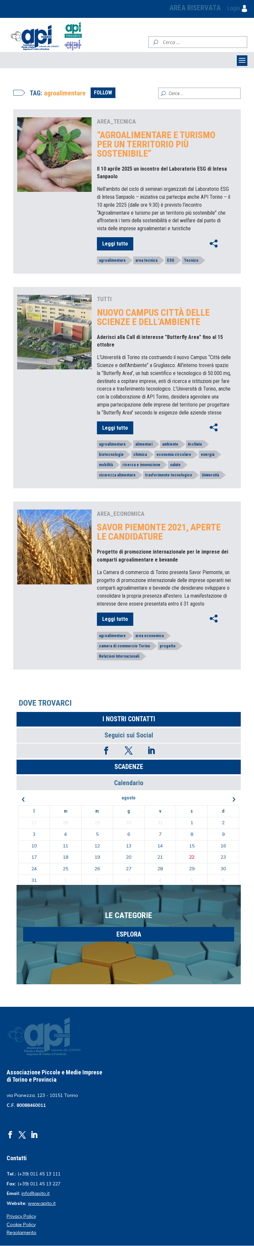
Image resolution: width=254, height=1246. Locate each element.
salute (175, 464)
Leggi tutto (115, 244)
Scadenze (128, 767)
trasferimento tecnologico (168, 475)
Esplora (128, 934)
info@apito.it (35, 1193)
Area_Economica (121, 513)
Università (210, 475)
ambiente (170, 444)
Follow (103, 92)
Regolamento (21, 1232)
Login (234, 8)
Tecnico (191, 260)
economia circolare (173, 454)
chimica (140, 454)
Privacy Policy (21, 1216)
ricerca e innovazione (141, 464)
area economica (149, 635)
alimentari (143, 444)
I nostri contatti (129, 719)
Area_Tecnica (116, 121)
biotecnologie (111, 454)
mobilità (106, 464)
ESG (170, 260)
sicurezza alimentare (117, 475)
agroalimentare (112, 260)
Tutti (104, 299)
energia (207, 454)
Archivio (195, 444)
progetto (168, 646)
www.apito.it (42, 1203)
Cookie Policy (21, 1224)
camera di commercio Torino (124, 646)
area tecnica (146, 260)
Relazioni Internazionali (119, 656)
